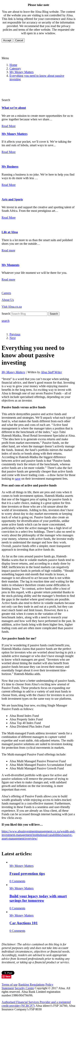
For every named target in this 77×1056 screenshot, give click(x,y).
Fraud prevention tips (27, 873)
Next (12, 338)
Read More (9, 126)
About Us (8, 300)
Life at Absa (10, 232)
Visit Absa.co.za (12, 306)
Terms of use (10, 984)
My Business (10, 166)
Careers (6, 293)
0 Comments (17, 881)
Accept (7, 40)
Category (15, 68)
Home (13, 65)
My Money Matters (21, 72)
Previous (14, 334)
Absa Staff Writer (51, 372)
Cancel (19, 40)
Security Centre (24, 988)
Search (54, 313)
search (5, 320)
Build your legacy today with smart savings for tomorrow (38, 898)
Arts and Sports (12, 199)
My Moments (10, 265)
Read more (8, 250)
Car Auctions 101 (23, 923)
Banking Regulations (31, 984)
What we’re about (14, 107)
